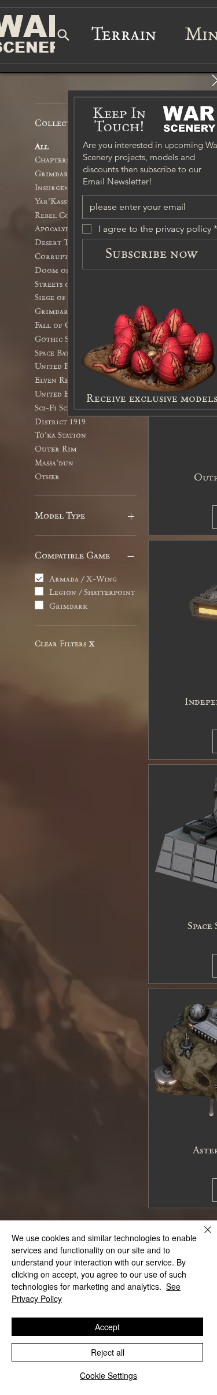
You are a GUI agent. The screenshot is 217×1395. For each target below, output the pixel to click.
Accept (107, 1327)
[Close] (201, 1236)
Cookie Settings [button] (108, 1375)
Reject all (107, 1352)
